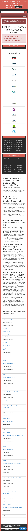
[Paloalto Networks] (14, 86)
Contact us (11, 526)
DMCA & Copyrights (7, 528)
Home (4, 20)
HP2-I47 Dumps (18, 163)
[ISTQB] (14, 75)
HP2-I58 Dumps (18, 167)
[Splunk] (14, 103)
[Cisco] (14, 57)
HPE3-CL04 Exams (7, 148)
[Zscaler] (14, 132)
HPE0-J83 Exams (7, 142)
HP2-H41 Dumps (7, 158)
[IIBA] (14, 63)
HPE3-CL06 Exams (7, 150)
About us (14, 525)
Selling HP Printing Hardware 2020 (10, 363)
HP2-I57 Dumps (7, 165)
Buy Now (5, 328)
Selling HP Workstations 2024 (9, 449)
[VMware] (14, 97)
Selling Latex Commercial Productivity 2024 (12, 463)
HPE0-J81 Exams (7, 140)
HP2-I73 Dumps (7, 167)
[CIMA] (14, 109)
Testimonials (5, 526)
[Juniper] (14, 80)
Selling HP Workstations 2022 (9, 377)
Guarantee (19, 525)
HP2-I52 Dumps (18, 165)
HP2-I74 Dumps (7, 171)
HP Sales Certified (14, 20)
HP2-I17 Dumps (18, 161)
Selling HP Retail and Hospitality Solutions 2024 (13, 435)
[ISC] (14, 69)
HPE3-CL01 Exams (18, 144)
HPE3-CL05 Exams (18, 148)
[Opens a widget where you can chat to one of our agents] (23, 528)
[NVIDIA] (14, 126)
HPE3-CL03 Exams (18, 146)
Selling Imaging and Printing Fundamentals (12, 319)
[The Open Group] (14, 92)
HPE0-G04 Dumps (18, 171)
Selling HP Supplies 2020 (8, 334)
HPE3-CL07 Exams (18, 150)
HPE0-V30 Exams (18, 142)
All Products (8, 525)
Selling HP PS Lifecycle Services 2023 (10, 391)
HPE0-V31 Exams (7, 144)
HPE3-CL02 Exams (7, 146)
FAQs (15, 526)
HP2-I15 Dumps (7, 161)
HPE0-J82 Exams (18, 140)
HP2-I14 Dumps (18, 158)
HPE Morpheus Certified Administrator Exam (12, 507)
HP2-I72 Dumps (18, 169)
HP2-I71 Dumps (7, 169)
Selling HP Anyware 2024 (8, 421)
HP (8, 20)
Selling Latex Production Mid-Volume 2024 (12, 477)
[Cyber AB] (14, 120)
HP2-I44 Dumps (7, 163)
